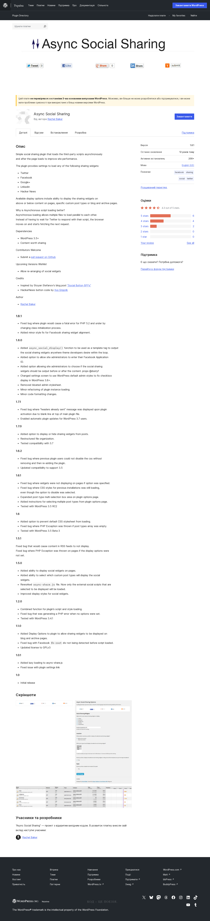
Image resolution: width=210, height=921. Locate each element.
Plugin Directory (20, 15)
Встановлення (59, 132)
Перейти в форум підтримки (157, 269)
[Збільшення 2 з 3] (127, 704)
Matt (166, 874)
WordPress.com (172, 869)
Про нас (16, 869)
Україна (45, 901)
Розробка (80, 132)
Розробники (94, 879)
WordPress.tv (96, 884)
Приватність (18, 884)
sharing (189, 172)
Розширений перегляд (154, 187)
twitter (190, 178)
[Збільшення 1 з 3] (68, 704)
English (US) (188, 165)
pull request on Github (43, 257)
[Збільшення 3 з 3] (127, 790)
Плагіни (54, 879)
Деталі (23, 132)
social (182, 178)
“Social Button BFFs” (79, 285)
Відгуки (38, 132)
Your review (147, 242)
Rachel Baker (55, 119)
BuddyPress (170, 884)
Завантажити (184, 116)
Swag (129, 884)
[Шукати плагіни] (45, 26)
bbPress (168, 879)
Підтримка (188, 132)
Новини (16, 874)
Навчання (93, 869)
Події (128, 874)
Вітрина (54, 869)
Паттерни (55, 884)
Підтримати (132, 879)
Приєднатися (132, 869)
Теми (52, 874)
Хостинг (16, 879)
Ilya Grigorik (61, 290)
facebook (179, 172)
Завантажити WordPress (189, 5)
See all (190, 242)
